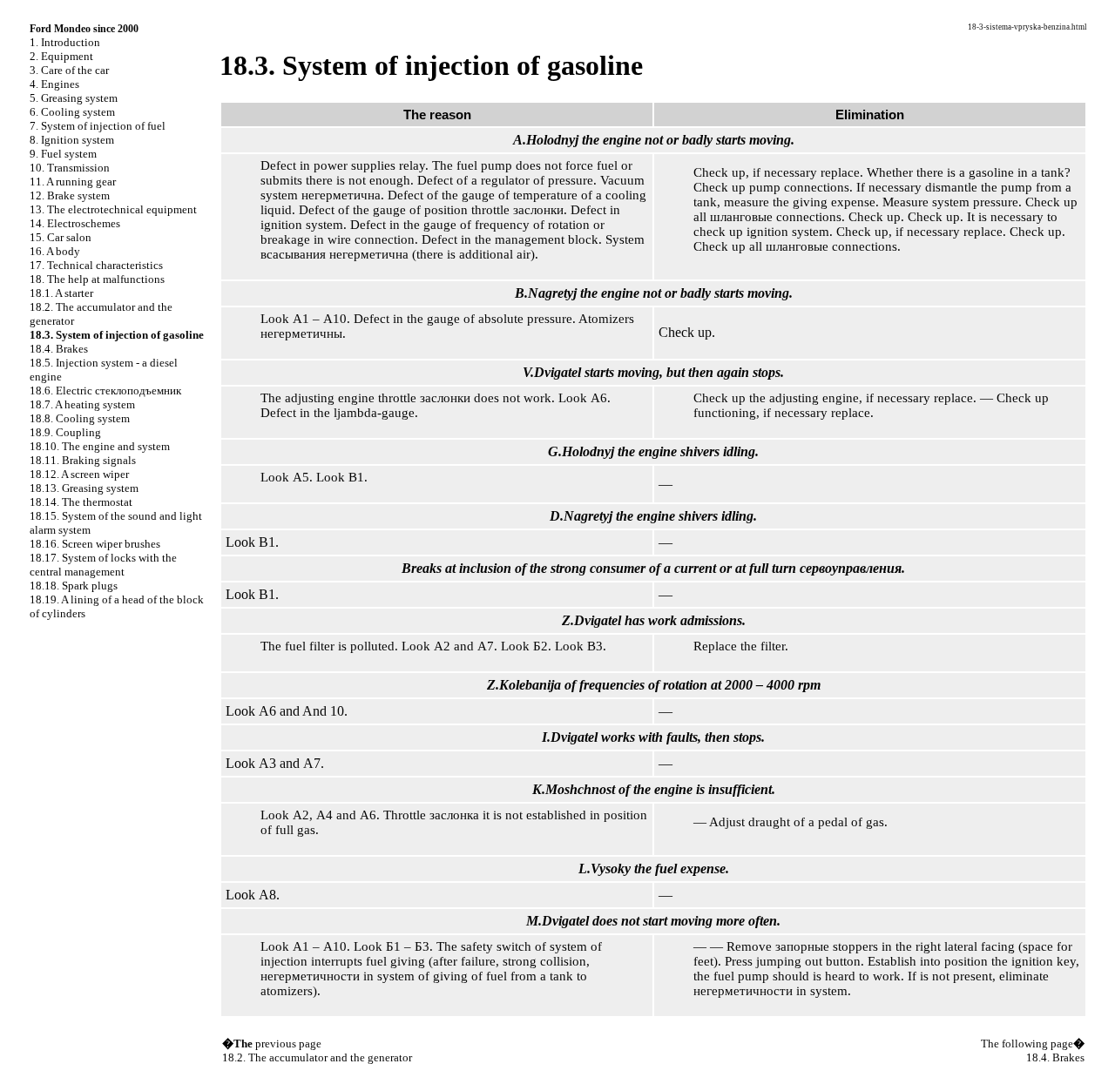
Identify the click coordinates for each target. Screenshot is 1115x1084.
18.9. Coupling (65, 432)
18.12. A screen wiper (79, 474)
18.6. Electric (105, 390)
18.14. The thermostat (81, 501)
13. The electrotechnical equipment (113, 209)
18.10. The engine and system (100, 446)
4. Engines (54, 84)
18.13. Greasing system (84, 488)
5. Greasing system (74, 97)
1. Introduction (65, 42)
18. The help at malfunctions (97, 279)
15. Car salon (60, 237)
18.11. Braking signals (83, 460)
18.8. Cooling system (80, 418)
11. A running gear (73, 181)
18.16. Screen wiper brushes (95, 543)
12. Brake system (70, 195)
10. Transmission (70, 167)
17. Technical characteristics (96, 265)
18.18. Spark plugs (74, 585)
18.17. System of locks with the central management (103, 564)
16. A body (55, 251)
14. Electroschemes (75, 223)
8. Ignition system (72, 139)
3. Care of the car (69, 70)
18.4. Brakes (59, 348)
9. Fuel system (63, 153)
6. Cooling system (72, 111)
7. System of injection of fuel (98, 125)
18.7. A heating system (82, 404)
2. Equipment (61, 56)
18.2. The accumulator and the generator (317, 1057)
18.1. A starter (61, 293)
